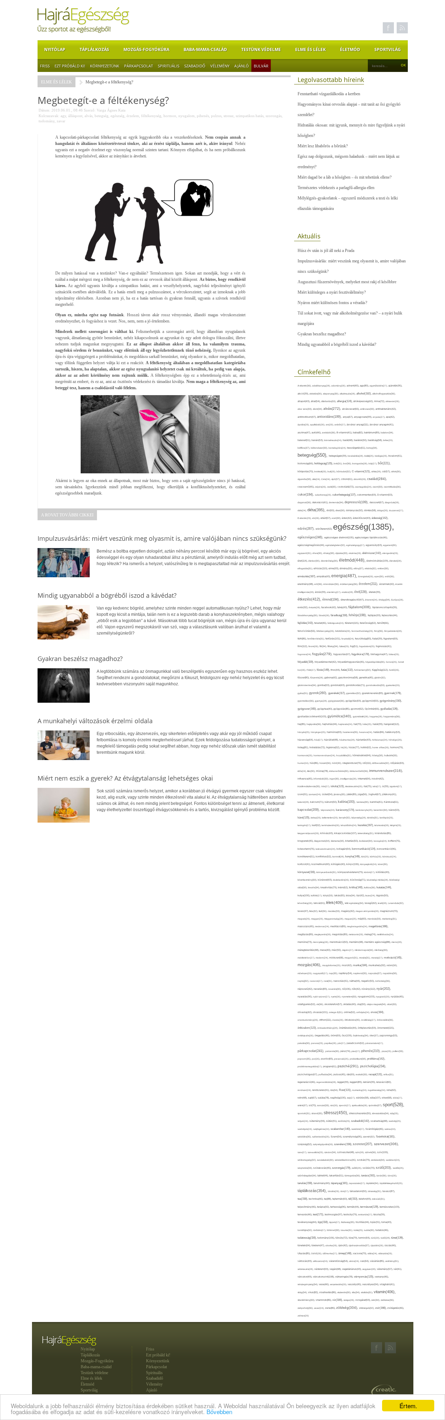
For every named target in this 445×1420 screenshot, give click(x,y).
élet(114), (303, 560)
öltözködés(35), (353, 1020)
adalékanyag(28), (321, 385)
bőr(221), (384, 463)
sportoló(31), (305, 1113)
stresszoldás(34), (381, 1113)
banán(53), (318, 440)
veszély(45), (355, 1284)
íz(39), (386, 786)
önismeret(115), (385, 1027)
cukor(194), (306, 494)
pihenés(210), (371, 1051)
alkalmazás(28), (348, 393)
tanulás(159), (306, 1183)
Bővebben (219, 1411)
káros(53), (394, 810)
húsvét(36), (325, 763)
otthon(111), (325, 1019)
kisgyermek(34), (322, 841)
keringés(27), (305, 825)
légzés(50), (382, 895)
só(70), (313, 1105)
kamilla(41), (377, 802)
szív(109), (382, 1152)
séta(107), (376, 1097)
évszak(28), (315, 607)
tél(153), (353, 1198)
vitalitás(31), (367, 1292)
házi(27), (319, 739)
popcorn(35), (305, 1059)
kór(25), (365, 856)
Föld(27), (312, 670)
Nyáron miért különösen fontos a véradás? (332, 302)
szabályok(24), (305, 1129)
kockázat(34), (366, 841)
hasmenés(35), (351, 732)
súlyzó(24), (303, 1121)
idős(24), (302, 771)
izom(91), (303, 794)
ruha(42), (391, 1090)
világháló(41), (387, 1284)
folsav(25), (394, 654)
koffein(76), (394, 841)
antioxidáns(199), (330, 416)
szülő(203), (384, 1167)
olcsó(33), (392, 1004)
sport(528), (393, 1104)
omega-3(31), (336, 1012)
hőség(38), (378, 755)
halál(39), (378, 724)
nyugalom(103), (367, 996)
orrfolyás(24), (363, 1012)
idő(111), (367, 763)
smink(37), (303, 1105)
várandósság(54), (339, 1261)
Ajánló (241, 65)
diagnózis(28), (392, 502)
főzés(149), (324, 669)
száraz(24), (390, 1129)
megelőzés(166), (378, 926)
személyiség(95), (353, 1136)
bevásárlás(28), (356, 456)
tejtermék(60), (340, 1199)
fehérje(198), (358, 615)
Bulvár (261, 65)
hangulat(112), (391, 724)
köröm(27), (370, 872)
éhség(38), (329, 553)
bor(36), (347, 463)
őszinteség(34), (361, 1035)
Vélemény (219, 65)
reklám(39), (369, 1082)
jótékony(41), (389, 794)
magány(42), (348, 911)
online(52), (350, 1012)
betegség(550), (313, 455)
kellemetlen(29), (330, 817)
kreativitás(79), (329, 887)
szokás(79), (364, 1160)
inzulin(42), (378, 778)
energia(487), (344, 575)
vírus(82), (313, 1292)
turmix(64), (364, 1238)
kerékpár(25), (387, 817)
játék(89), (352, 794)
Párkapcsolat (138, 65)
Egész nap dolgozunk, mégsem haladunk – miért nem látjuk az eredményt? (348, 161)
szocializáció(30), (326, 1160)
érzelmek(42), (387, 584)
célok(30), (396, 471)
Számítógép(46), (375, 1129)
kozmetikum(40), (321, 864)
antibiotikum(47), (307, 417)
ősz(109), (347, 1035)
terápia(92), (323, 1206)
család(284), (377, 479)
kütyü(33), (328, 895)
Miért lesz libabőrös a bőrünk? (323, 146)
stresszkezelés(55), (360, 1113)
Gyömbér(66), (372, 709)
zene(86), (330, 1308)
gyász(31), (303, 693)
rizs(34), (334, 1090)
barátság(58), (375, 440)
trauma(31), (347, 1230)
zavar (61, 121)
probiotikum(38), (358, 1059)
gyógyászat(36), (337, 701)
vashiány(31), (392, 1261)
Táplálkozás (94, 49)
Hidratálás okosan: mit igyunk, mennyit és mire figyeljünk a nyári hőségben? (351, 130)
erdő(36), (390, 576)
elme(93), (334, 568)
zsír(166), (381, 1307)
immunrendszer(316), (386, 771)
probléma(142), (376, 1058)
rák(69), (351, 1074)
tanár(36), (382, 1175)
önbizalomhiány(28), (328, 1028)
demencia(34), (337, 502)
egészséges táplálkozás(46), (371, 537)
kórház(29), (376, 856)
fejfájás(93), (375, 615)
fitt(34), (323, 646)
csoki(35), (332, 486)
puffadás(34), (325, 1074)
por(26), (316, 1059)
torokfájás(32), (305, 1230)
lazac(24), (370, 895)
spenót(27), (345, 1105)
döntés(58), (370, 510)
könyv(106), (353, 864)
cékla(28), (376, 471)
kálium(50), (331, 802)
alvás (88, 116)
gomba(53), (324, 685)
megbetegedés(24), (358, 926)
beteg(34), (372, 448)
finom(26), (313, 646)
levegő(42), (371, 903)
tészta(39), (379, 1214)
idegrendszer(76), (352, 763)
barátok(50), (361, 440)
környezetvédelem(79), (351, 872)
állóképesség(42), (363, 401)
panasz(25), (317, 1043)
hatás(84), (379, 732)
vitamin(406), (385, 1292)
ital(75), (368, 786)
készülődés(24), (349, 825)
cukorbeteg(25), (323, 494)
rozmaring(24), (360, 1090)
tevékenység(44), (308, 1222)
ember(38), (383, 568)
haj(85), (302, 724)
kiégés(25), (396, 825)
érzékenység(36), (349, 584)
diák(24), (302, 510)
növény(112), (369, 988)
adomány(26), (339, 385)
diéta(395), (316, 510)
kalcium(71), (317, 802)
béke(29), (388, 440)
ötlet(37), (375, 1035)
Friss (45, 65)
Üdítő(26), (317, 1253)
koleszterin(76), (307, 849)
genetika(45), (366, 677)
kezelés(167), (366, 825)
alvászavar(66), (351, 409)
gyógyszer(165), (307, 708)
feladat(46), (320, 623)
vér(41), (398, 1269)
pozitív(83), (327, 1059)
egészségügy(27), (356, 545)
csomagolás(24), (364, 486)
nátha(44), (355, 981)
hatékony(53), (392, 732)
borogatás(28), (360, 463)
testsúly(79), (350, 1214)
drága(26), (383, 510)
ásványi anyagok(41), (382, 424)
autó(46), (317, 432)
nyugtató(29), (383, 996)
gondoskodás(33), (376, 685)
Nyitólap (54, 49)
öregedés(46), (323, 1035)
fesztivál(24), (348, 638)
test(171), (319, 1214)
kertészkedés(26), (331, 825)
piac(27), (356, 1051)
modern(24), (322, 957)
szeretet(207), (363, 1144)
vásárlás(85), (377, 1261)
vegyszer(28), (369, 1269)
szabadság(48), (380, 1121)
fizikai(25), (344, 646)
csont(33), (378, 486)
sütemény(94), (317, 1121)
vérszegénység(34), (308, 1284)
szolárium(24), (393, 1160)
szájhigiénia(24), (322, 1129)
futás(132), (347, 669)
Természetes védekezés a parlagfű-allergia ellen (336, 187)
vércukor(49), (305, 1276)
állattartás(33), (329, 401)
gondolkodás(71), (356, 685)
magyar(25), (317, 918)
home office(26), (381, 747)
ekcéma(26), (355, 553)
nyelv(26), (336, 996)
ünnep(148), (345, 1253)
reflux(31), (388, 1074)
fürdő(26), (394, 670)
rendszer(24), (305, 1090)
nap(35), (334, 973)
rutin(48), (303, 1097)
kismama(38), (338, 841)
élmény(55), (347, 568)
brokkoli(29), (320, 471)
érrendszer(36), (331, 584)
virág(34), (303, 1292)
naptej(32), (304, 981)
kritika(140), (356, 887)
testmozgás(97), (334, 1214)
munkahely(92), (378, 965)
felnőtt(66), (383, 623)
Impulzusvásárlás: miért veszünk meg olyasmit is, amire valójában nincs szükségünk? (352, 266)
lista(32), (314, 911)
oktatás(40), (350, 1004)
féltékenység (151, 116)
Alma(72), (380, 401)
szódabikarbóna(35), (346, 1160)
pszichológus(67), (308, 1074)
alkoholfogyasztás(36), (384, 393)
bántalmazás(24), (333, 440)
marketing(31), (389, 918)
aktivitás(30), (316, 393)
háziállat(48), (331, 739)
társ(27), (345, 1191)
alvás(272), (332, 408)
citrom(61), (347, 479)
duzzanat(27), (396, 510)
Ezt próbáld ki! (70, 65)
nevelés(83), (321, 989)
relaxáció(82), (383, 1082)
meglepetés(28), (323, 934)
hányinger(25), (319, 732)
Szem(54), (337, 1136)
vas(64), (365, 1261)
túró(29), (376, 1238)
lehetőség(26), (306, 903)
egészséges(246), (311, 537)
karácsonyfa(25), (365, 810)
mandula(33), (374, 918)
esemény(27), (334, 592)
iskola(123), (338, 786)
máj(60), (362, 918)
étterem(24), (372, 599)
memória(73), (305, 942)
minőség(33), (381, 950)
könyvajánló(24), (369, 864)
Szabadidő (194, 65)
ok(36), (320, 1004)
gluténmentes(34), (307, 685)
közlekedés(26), (341, 880)
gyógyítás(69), (354, 701)
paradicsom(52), (356, 1043)
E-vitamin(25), (305, 518)
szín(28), (360, 1152)
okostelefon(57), (333, 1004)
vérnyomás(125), (364, 1276)
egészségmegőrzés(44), (311, 545)
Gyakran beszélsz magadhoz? (322, 334)
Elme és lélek (310, 49)
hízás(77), (355, 747)
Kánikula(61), (391, 802)
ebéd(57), (326, 518)
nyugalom (186, 116)
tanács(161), (369, 1175)
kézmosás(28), (382, 825)
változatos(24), (321, 1261)
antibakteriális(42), (385, 409)
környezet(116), (307, 872)
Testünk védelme (261, 49)
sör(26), (334, 1105)
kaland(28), (304, 802)
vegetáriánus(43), (352, 1269)
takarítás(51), (337, 1175)
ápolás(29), (304, 424)
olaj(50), (362, 1004)
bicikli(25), (369, 456)
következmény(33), (308, 880)
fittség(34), (333, 646)
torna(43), (386, 1222)
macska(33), (334, 911)
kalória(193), (347, 801)
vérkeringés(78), (344, 1276)
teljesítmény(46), (307, 1207)
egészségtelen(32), (335, 545)
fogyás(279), (322, 654)
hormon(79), (396, 747)
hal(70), (358, 724)
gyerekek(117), (337, 693)
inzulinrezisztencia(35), (309, 786)
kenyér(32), (345, 817)
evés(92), (303, 607)
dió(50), (330, 510)
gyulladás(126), (389, 708)
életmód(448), (352, 560)
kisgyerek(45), (306, 841)
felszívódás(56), (307, 631)
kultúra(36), (370, 887)
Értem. (408, 1405)
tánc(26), (392, 1175)
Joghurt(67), (375, 794)
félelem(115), (352, 623)
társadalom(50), (359, 1191)
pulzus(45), (340, 1074)
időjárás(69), (397, 763)
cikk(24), (316, 479)
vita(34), (356, 1292)
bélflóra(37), (304, 448)
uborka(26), (331, 1245)
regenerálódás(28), (326, 1082)
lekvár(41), (320, 903)
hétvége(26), (395, 739)
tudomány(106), (326, 1237)
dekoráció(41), (320, 502)
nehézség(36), (382, 981)
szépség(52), (305, 1144)
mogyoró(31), (352, 957)
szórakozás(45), (322, 1168)
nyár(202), (384, 988)
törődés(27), (320, 1230)
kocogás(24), (381, 841)
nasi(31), (328, 981)
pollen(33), (398, 1051)
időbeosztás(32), (381, 763)
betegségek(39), (338, 456)
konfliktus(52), (324, 856)
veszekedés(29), (339, 1284)
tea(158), (303, 1198)
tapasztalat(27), (357, 1183)
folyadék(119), (306, 661)
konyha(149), (353, 856)
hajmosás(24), (346, 724)
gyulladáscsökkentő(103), (312, 716)
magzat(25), (351, 918)
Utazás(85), (304, 1253)
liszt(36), (323, 911)
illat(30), (311, 771)
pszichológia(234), (373, 1066)
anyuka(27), (379, 417)
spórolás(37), (376, 1105)
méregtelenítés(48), (309, 950)
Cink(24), (326, 479)
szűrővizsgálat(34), (307, 1175)
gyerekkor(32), (354, 693)
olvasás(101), (321, 1012)
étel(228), (361, 592)
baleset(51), (305, 440)
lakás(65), (340, 895)
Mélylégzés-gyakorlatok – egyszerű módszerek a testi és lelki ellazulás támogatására (348, 203)
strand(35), (318, 1113)
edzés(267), (307, 528)
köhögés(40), (338, 864)
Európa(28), (397, 599)
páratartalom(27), (374, 1043)
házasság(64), (306, 739)
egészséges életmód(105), (339, 537)
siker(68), (387, 1097)
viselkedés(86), (328, 1292)
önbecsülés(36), (385, 1020)
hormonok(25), (306, 755)
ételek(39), (375, 592)
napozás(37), (375, 973)
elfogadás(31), (306, 568)
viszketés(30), (344, 1292)
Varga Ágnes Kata (111, 110)
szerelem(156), (343, 1144)
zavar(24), (319, 1308)
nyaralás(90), (305, 996)
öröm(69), (336, 1035)
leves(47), (303, 911)
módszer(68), (337, 957)
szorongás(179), (342, 1167)
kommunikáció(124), (364, 848)
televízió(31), (378, 1199)
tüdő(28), (386, 1238)
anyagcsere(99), (363, 416)
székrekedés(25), (321, 1136)
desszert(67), (377, 502)
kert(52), (317, 825)
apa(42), (390, 417)
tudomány (47, 121)
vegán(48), (336, 1269)
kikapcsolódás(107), (346, 833)
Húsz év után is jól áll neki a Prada (326, 250)
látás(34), (351, 895)
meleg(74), (370, 934)
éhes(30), (318, 553)
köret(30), (383, 864)
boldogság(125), (324, 463)
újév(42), (343, 1245)
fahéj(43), (342, 607)
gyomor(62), (358, 709)
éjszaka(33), (342, 553)
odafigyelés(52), (307, 1004)
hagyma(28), (376, 716)
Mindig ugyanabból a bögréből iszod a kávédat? (337, 344)
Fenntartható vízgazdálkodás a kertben (329, 93)
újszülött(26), (378, 1245)
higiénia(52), (333, 747)
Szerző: (90, 110)
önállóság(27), (369, 1020)
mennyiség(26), (321, 942)
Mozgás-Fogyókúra (146, 49)
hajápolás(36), (314, 724)
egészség (117, 116)
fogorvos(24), (305, 654)
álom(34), (318, 409)
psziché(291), (349, 1066)
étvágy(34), (385, 599)
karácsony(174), (346, 809)
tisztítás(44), (363, 1222)
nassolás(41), (341, 981)
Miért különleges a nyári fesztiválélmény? (332, 292)
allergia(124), (345, 401)
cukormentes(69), (367, 494)
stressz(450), (336, 1112)
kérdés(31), (373, 817)
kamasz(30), (363, 802)
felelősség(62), (368, 623)
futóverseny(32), (363, 670)
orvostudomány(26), (308, 1020)
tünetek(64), (305, 1245)
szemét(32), (369, 1136)
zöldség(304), (347, 1307)
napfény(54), (346, 973)
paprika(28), (331, 1043)
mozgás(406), (310, 965)
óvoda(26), (338, 1020)
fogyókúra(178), (361, 654)
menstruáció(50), (339, 942)
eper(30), (379, 576)
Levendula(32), (396, 903)
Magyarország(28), (334, 918)
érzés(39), (321, 592)
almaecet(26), (393, 401)
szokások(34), (378, 1160)
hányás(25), (304, 732)
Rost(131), (345, 1090)
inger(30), (335, 778)
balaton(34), (387, 432)
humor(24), (304, 763)
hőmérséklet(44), (362, 755)
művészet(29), (305, 973)
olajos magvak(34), (377, 1004)
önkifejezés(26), (306, 1035)
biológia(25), (381, 456)
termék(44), (353, 1207)
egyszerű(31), (305, 553)
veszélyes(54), (371, 1284)
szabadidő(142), (361, 1121)
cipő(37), (336, 479)
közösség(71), (358, 880)
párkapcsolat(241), (311, 1051)
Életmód (350, 49)
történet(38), (334, 1230)
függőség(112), (380, 669)
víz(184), (337, 1299)
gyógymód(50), (371, 701)
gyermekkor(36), (306, 701)
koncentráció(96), (386, 848)
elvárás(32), (371, 568)
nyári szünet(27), (322, 996)
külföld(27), (317, 895)
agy (63, 116)
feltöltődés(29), (343, 631)
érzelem (133, 116)
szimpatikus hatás (250, 116)
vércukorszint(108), (324, 1276)
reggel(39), (343, 1082)
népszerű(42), (306, 989)
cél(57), (386, 471)
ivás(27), (377, 786)
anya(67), (348, 417)
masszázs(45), (306, 926)
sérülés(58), (363, 1097)
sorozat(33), (323, 1105)
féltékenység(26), (325, 631)
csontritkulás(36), (392, 486)
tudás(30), (369, 1230)
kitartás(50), (352, 841)
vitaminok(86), (324, 1300)
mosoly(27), (377, 957)
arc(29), (330, 424)
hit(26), (345, 747)
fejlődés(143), (306, 623)
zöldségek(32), (367, 1308)
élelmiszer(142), (372, 553)
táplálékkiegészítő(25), (391, 1183)
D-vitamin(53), (385, 494)
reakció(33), (362, 1074)
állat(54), (316, 401)
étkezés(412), (310, 599)
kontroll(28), (338, 856)
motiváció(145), (393, 957)
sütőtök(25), (344, 1121)
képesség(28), (359, 817)
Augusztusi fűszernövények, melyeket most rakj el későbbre (347, 281)
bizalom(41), (395, 456)
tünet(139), (397, 1237)
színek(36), (371, 1152)
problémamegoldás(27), (310, 1066)
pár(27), (342, 1043)
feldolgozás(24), (336, 623)
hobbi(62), (366, 747)
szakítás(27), (358, 1129)
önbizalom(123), (307, 1027)
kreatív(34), (314, 887)
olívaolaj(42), (305, 1012)
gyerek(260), (318, 693)
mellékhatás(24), (385, 934)
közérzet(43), (325, 880)
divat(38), (340, 510)
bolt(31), (338, 463)
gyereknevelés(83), (373, 693)
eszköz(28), (348, 592)
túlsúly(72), (342, 1238)
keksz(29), (316, 817)
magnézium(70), (389, 911)
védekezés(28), (306, 1269)
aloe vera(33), (305, 409)
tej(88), (328, 1199)
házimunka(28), (347, 739)
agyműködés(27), (379, 385)
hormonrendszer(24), (325, 755)
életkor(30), (314, 561)
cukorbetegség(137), (344, 494)
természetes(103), (390, 1206)
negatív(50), (368, 981)
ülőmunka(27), (330, 1253)
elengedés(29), (390, 553)
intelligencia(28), (349, 778)
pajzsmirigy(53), (389, 1035)
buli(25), (332, 471)
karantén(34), (381, 810)
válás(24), (372, 1253)
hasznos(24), (366, 732)
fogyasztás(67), (342, 654)
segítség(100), (338, 1097)
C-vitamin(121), (361, 471)
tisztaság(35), (348, 1222)
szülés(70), (369, 1168)
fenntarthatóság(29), (362, 631)
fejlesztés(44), (390, 615)
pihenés (203, 116)
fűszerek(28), (317, 677)
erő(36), (318, 584)
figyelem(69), (390, 638)
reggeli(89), (356, 1082)
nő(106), (347, 988)
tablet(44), (323, 1175)
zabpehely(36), (306, 1308)
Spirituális (168, 65)
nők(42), (357, 989)
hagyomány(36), (391, 716)
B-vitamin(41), (345, 432)
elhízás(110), (321, 568)
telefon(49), (365, 1199)
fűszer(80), (304, 677)
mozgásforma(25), (332, 965)
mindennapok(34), (364, 950)
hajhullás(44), (330, 724)
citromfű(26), (360, 479)
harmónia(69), (335, 732)
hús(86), (314, 763)
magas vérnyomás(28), (368, 911)
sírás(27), (398, 1097)
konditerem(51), (307, 856)
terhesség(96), (338, 1206)
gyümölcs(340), (340, 716)
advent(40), (353, 385)
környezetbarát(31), (327, 872)
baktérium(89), (372, 432)
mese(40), (326, 950)
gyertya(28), (321, 701)
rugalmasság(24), (377, 1090)
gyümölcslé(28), (361, 716)
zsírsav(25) (303, 1315)
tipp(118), (323, 1222)
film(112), (303, 646)
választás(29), (385, 1253)
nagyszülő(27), (321, 973)
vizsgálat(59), (363, 1300)
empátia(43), (324, 576)
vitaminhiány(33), (307, 1300)
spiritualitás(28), (360, 1105)
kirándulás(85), (383, 833)
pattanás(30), (332, 1051)
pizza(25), (387, 1051)
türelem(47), (318, 1245)
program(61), (330, 1066)
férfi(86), (302, 638)
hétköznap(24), (380, 739)
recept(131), (376, 1074)
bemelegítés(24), (338, 448)
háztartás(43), (364, 739)
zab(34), (376, 1300)
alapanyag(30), (331, 393)
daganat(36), (305, 502)
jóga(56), (363, 794)
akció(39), (303, 393)
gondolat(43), (338, 685)
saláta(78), (324, 1097)
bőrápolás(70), (306, 471)
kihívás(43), (327, 833)
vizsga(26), (349, 1300)
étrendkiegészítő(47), (353, 599)
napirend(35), (360, 973)
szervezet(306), (386, 1144)
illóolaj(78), (322, 771)
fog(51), (354, 646)
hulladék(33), (391, 755)
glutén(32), (380, 677)
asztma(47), (305, 432)
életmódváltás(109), (377, 560)
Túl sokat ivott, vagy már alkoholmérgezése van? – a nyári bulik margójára (350, 318)
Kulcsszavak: (49, 116)
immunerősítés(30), (339, 771)
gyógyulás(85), (342, 709)
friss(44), (336, 670)
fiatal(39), (377, 638)
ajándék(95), (395, 385)
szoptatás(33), (305, 1168)
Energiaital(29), (366, 576)
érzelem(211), (369, 584)
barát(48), (348, 440)
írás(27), (326, 786)
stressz (229, 116)
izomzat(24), (315, 794)
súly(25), (394, 1113)
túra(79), (353, 1238)
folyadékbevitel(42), (326, 662)
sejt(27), (351, 1097)
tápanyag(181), (340, 1183)
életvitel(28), (395, 561)
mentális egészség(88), (377, 942)
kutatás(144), (384, 887)
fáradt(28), (325, 615)
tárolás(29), (334, 1191)
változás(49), (305, 1261)
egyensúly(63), (374, 545)
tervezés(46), (305, 1214)
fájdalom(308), (360, 607)
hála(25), (368, 724)
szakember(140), (341, 1129)
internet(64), (365, 778)
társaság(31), (375, 1191)
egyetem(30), (390, 545)
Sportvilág (387, 49)
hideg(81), (303, 747)
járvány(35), (340, 794)
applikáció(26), (318, 424)
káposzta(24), (328, 810)
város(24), (354, 1261)
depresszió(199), (357, 502)
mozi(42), (347, 965)
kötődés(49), (383, 872)
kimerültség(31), (366, 833)
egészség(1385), (363, 526)
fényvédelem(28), (393, 631)
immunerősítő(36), (359, 771)
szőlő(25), (357, 1168)
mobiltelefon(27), (307, 957)
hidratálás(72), (317, 747)
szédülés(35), (305, 1136)
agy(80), (365, 385)
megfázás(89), (306, 934)
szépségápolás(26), (323, 1144)
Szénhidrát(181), (385, 1136)
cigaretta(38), (305, 479)
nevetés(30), (335, 989)
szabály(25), (395, 1121)
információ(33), (322, 778)
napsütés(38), (390, 973)
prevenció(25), (342, 1059)
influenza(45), (306, 778)
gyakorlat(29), (393, 685)
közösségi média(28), (378, 880)
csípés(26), (321, 486)
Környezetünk (104, 65)
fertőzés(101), (333, 638)
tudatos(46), (382, 1230)
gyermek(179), (393, 693)
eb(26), (316, 518)
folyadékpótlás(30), (375, 662)
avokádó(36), (329, 432)
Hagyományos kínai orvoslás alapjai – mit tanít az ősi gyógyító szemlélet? (349, 109)
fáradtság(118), (340, 615)
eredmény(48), (306, 584)
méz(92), (337, 950)
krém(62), (343, 887)
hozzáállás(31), (344, 755)
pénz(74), (345, 1051)
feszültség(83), (363, 638)
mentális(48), (356, 942)
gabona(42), (331, 677)
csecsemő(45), (306, 486)
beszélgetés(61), (356, 448)
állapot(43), (304, 401)
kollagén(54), (344, 849)
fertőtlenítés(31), (316, 638)
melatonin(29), (356, 934)
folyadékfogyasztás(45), (351, 662)
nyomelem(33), (350, 996)
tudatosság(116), (307, 1237)
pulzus (216, 116)
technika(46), (316, 1199)
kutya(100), (304, 895)
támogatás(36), (353, 1175)
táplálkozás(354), (313, 1191)
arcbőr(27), (340, 424)
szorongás (274, 116)
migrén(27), (348, 950)
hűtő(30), (337, 763)
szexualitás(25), (316, 1152)
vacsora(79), (360, 1253)
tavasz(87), (388, 1191)
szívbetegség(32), (307, 1160)
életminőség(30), (330, 561)
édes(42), (347, 518)
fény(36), (379, 631)
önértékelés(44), (348, 1028)
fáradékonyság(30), (308, 615)
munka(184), (361, 965)
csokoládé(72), (346, 486)
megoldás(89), (340, 934)
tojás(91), (375, 1222)
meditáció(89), (338, 926)
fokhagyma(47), (380, 654)
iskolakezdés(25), (354, 786)
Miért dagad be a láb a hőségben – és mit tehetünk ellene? (344, 177)
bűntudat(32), (344, 471)
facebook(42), (329, 607)
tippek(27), (335, 1222)
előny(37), (359, 568)
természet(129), (370, 1206)
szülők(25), (398, 1168)
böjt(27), (373, 463)
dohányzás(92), (355, 510)
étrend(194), (331, 599)
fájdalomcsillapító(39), (384, 607)
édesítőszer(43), (362, 518)
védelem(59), (322, 1269)
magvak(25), (304, 918)
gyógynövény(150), (391, 700)
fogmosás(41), (384, 646)
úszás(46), (390, 1245)
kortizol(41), (305, 864)
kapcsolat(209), (309, 809)
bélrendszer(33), (320, 448)
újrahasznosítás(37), (360, 1245)
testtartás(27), (365, 1214)
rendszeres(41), (321, 1090)
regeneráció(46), (307, 1082)
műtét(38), (392, 965)
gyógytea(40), (325, 709)
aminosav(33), (367, 409)
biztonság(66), (306, 463)
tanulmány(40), (322, 1183)
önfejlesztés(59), (367, 1028)
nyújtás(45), (397, 996)
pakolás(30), (304, 1043)
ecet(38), (337, 518)
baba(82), (358, 432)
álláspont (75, 116)
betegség (101, 116)
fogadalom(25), (367, 646)
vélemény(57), (385, 1269)
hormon (169, 116)
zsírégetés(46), (395, 1308)
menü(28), (396, 942)
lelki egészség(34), (355, 903)
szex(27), (303, 1152)
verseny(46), (382, 1276)
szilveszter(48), (346, 1152)
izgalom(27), (396, 786)
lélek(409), (335, 902)
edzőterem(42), (324, 529)
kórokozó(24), (389, 856)
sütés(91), (332, 1121)
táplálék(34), (373, 1183)
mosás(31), (365, 957)
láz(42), (360, 895)
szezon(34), (330, 1152)
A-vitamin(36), (305, 385)
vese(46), (324, 1284)
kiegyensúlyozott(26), (309, 833)
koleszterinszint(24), (326, 849)
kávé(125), (304, 817)
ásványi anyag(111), (358, 424)
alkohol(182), (364, 393)
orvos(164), (377, 1012)
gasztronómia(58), (348, 677)
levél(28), (383, 903)
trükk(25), (359, 1230)
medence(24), (322, 926)
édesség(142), (380, 518)
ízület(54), (328, 794)
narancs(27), (317, 981)
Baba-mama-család (205, 49)
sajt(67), (313, 1097)
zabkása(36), (387, 1300)
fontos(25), (392, 662)
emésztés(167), (307, 576)
